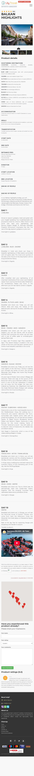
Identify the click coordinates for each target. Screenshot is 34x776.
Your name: (4, 633)
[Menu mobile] (31, 5)
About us (3, 726)
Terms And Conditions (6, 733)
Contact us (4, 729)
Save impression (7, 668)
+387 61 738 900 (7, 700)
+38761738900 (23, 570)
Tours (2, 724)
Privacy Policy (4, 731)
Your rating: (4, 640)
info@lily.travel (7, 703)
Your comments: (6, 647)
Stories (3, 727)
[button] (10, 593)
